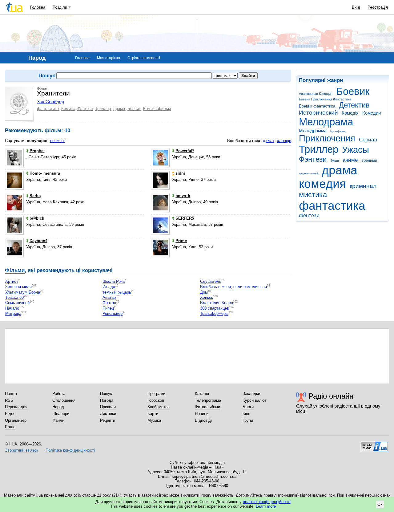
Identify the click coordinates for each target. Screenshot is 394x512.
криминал (363, 186)
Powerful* (184, 150)
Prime (181, 240)
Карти (152, 413)
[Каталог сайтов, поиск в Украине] (374, 444)
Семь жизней (17, 303)
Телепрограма (208, 400)
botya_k (182, 195)
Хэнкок (206, 297)
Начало (12, 308)
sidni (180, 173)
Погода (106, 400)
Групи (248, 420)
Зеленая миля (18, 287)
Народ (58, 406)
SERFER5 (184, 218)
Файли (58, 420)
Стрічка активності (143, 58)
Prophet (37, 150)
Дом (204, 292)
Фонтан (109, 303)
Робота (58, 393)
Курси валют (255, 400)
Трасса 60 (14, 297)
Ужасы (355, 150)
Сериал (368, 140)
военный (369, 160)
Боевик (352, 91)
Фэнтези (313, 159)
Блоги (248, 406)
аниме (350, 160)
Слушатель (210, 281)
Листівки (108, 413)
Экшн (334, 160)
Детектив (354, 105)
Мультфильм (337, 131)
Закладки (251, 393)
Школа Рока (114, 281)
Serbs (35, 195)
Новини (201, 413)
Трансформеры (214, 313)
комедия (322, 183)
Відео (10, 413)
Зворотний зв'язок (21, 450)
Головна (37, 7)
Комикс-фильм (157, 108)
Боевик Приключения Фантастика (325, 99)
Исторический (318, 112)
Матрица (13, 313)
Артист (11, 281)
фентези (309, 215)
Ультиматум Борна (22, 292)
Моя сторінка (108, 58)
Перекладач (16, 406)
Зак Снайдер (50, 101)
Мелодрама (326, 122)
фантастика (332, 205)
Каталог (202, 393)
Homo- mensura (45, 173)
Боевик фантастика (317, 106)
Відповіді (203, 420)
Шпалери (60, 413)
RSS (9, 400)
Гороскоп (155, 400)
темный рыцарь (117, 292)
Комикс (68, 108)
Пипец (108, 308)
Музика (154, 420)
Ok (380, 504)
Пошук (106, 393)
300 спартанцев (214, 308)
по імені (57, 140)
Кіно (246, 413)
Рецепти (107, 420)
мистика (313, 195)
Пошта (11, 393)
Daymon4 (38, 240)
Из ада (109, 287)
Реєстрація (378, 7)
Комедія (350, 113)
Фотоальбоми (207, 406)
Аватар (109, 297)
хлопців (284, 140)
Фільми (15, 270)
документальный (308, 173)
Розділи (60, 7)
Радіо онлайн (330, 396)
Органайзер (15, 420)
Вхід (356, 7)
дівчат (268, 140)
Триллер (318, 149)
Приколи (108, 406)
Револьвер (113, 313)
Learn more (266, 506)
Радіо (10, 427)
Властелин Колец (216, 303)
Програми (156, 393)
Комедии (371, 113)
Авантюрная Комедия (315, 93)
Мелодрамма (313, 130)
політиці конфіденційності (267, 501)
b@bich (37, 218)
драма (339, 170)
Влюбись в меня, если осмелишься (233, 287)
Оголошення (63, 400)
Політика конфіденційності (70, 450)
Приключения (327, 138)
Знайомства (158, 406)
